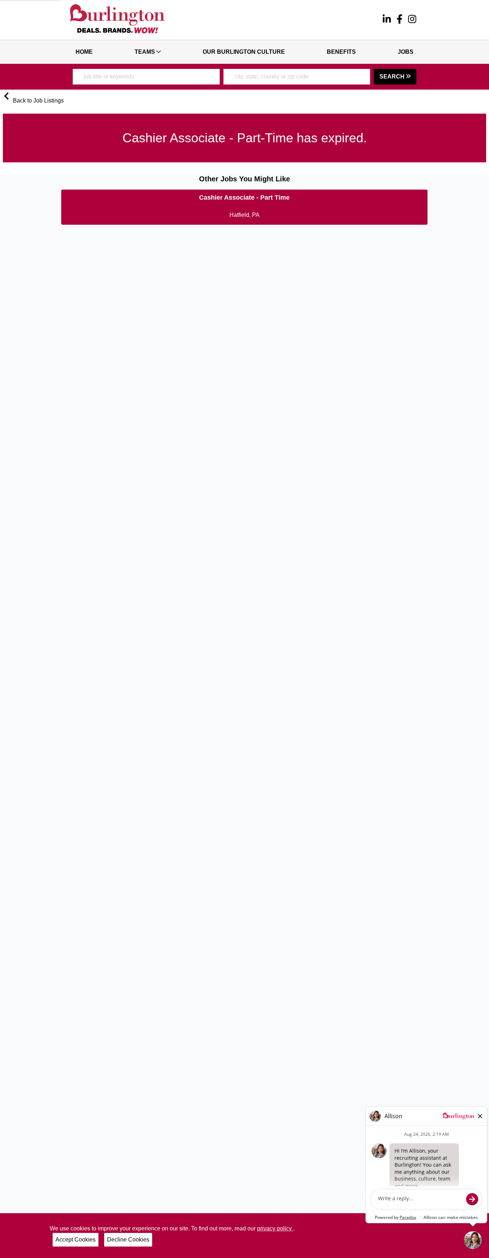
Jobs (405, 52)
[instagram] (412, 20)
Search (392, 76)
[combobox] (146, 77)
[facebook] (399, 20)
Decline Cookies (128, 1239)
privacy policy (275, 1228)
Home (84, 52)
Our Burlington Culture (244, 52)
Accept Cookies (75, 1239)
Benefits (341, 52)
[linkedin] (387, 20)
